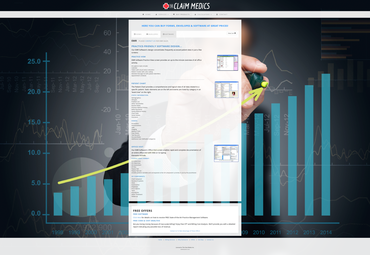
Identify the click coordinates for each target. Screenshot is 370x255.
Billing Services (170, 240)
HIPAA (193, 240)
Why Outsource (183, 240)
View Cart (231, 33)
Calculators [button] (203, 14)
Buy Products (182, 14)
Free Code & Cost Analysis (146, 220)
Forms (139, 34)
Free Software (140, 214)
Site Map (201, 240)
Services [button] (162, 14)
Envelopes (153, 34)
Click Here (137, 217)
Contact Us (150, 41)
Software (169, 34)
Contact (222, 14)
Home (147, 14)
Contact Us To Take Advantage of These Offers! (185, 231)
